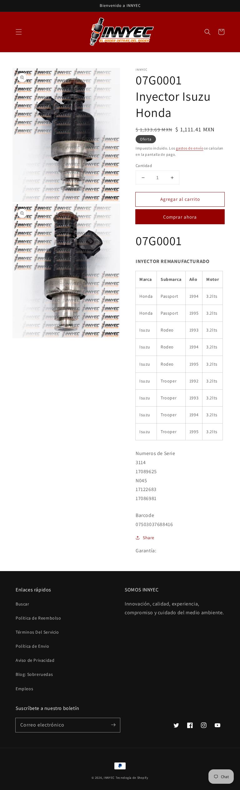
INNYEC (109, 778)
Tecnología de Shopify (132, 778)
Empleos (24, 688)
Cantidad (144, 165)
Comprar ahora (180, 217)
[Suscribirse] (113, 725)
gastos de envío (189, 148)
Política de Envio (32, 646)
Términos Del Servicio (37, 632)
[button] (19, 32)
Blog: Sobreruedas (34, 674)
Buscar (22, 604)
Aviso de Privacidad (35, 660)
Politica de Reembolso (38, 618)
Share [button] (148, 537)
